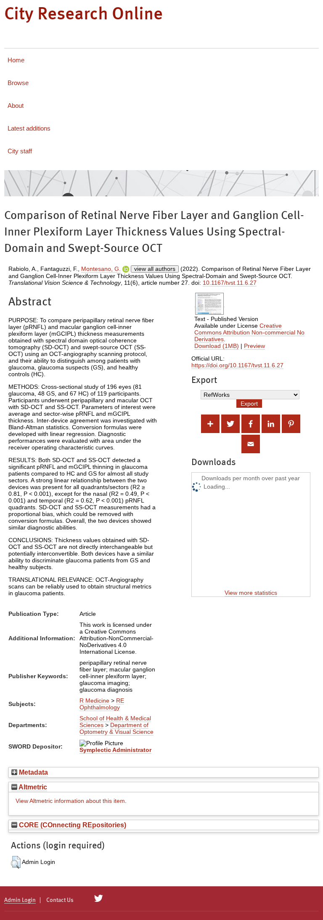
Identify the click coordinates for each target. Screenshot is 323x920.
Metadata (32, 772)
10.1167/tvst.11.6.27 (230, 282)
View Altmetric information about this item (70, 800)
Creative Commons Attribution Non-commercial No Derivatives (249, 332)
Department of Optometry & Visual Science (116, 728)
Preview (254, 345)
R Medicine (94, 700)
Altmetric (32, 787)
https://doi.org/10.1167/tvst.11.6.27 (237, 365)
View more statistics (251, 592)
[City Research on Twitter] (98, 898)
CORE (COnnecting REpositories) (71, 825)
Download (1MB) (216, 345)
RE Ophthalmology (101, 704)
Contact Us (60, 900)
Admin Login (20, 900)
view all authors (154, 268)
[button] (16, 862)
